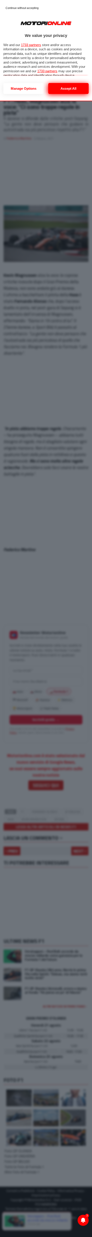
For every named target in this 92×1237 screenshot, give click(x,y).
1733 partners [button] (31, 45)
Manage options (23, 88)
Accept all (68, 88)
